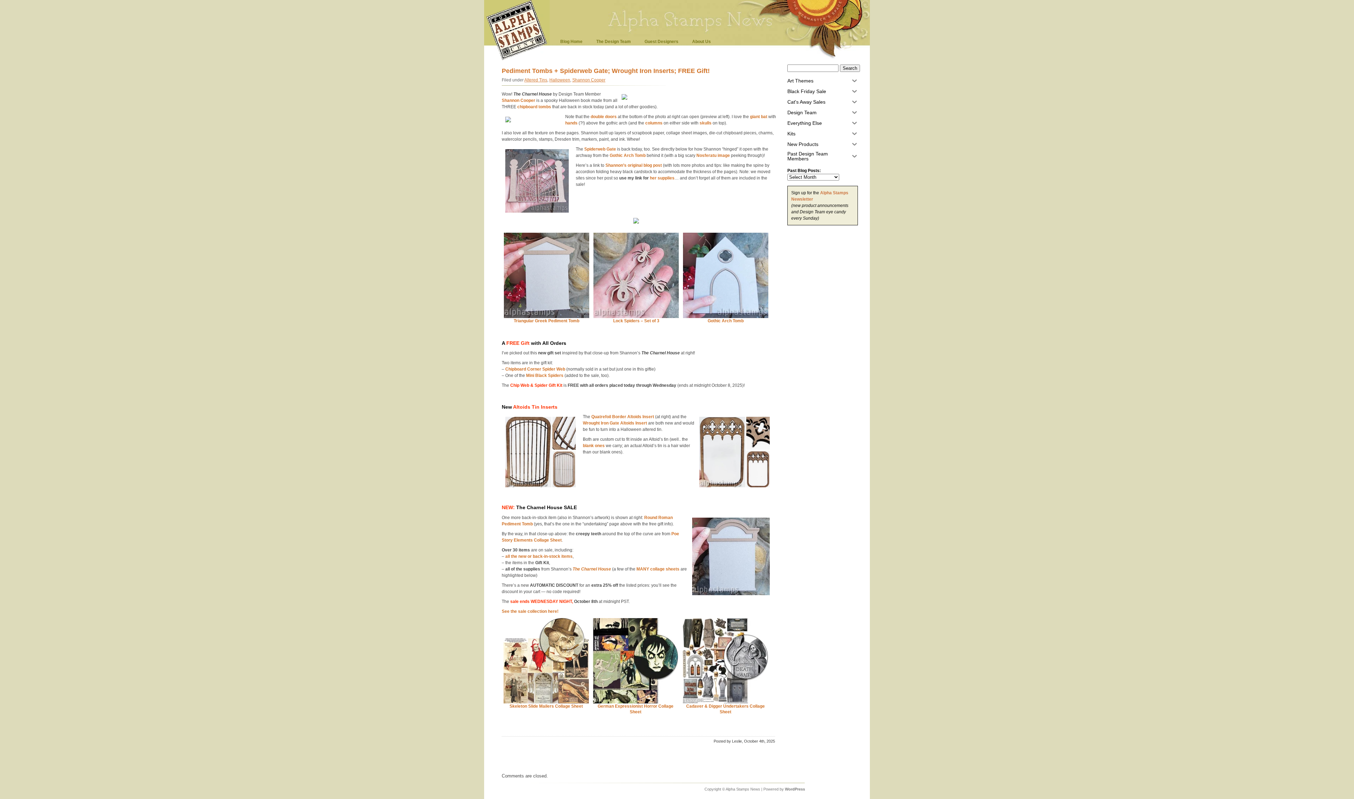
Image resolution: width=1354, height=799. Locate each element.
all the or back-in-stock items (539, 556)
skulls (706, 123)
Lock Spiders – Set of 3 (636, 320)
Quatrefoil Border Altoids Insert (622, 416)
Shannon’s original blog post (633, 165)
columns (654, 123)
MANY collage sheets (657, 569)
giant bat (758, 116)
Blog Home (571, 41)
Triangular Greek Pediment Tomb (546, 320)
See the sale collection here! (530, 611)
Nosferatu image (713, 155)
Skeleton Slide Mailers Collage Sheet (546, 706)
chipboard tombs (534, 106)
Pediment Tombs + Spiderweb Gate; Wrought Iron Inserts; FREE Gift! (606, 70)
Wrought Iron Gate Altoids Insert (615, 423)
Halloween (559, 80)
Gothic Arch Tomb (628, 155)
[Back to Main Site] (518, 59)
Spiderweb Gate (600, 149)
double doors (604, 116)
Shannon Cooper (588, 80)
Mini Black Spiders (544, 375)
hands (571, 123)
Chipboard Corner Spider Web (535, 369)
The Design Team (613, 41)
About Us (701, 41)
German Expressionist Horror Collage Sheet (635, 709)
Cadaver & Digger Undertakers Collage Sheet (725, 709)
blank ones (594, 445)
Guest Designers (661, 41)
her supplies (662, 178)
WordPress (795, 789)
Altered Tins (535, 80)
